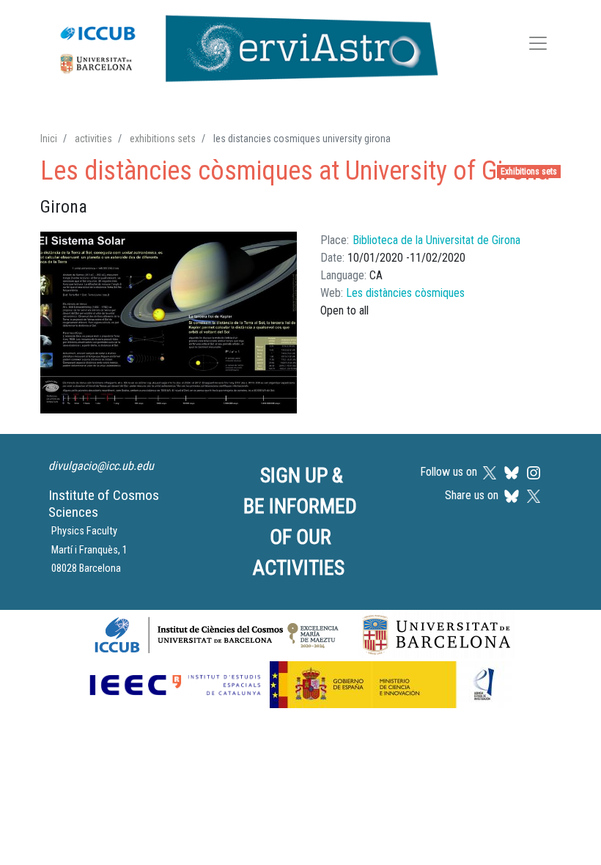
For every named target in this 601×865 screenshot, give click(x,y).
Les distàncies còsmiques (405, 293)
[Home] (241, 45)
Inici (48, 138)
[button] (168, 323)
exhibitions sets (163, 138)
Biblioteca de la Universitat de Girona (436, 240)
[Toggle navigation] (538, 46)
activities (93, 138)
